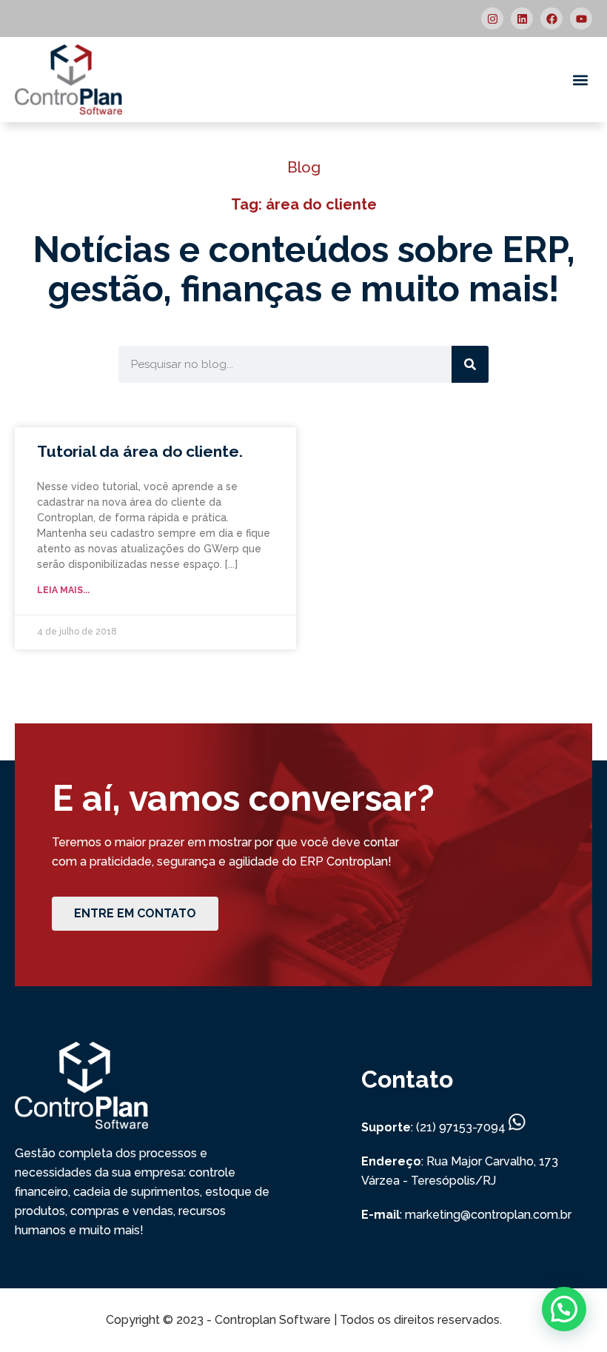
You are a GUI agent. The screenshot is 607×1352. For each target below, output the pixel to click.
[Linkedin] (522, 18)
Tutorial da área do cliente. (140, 451)
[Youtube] (581, 18)
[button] (580, 79)
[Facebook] (551, 18)
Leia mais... (63, 590)
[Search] (470, 364)
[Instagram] (492, 18)
